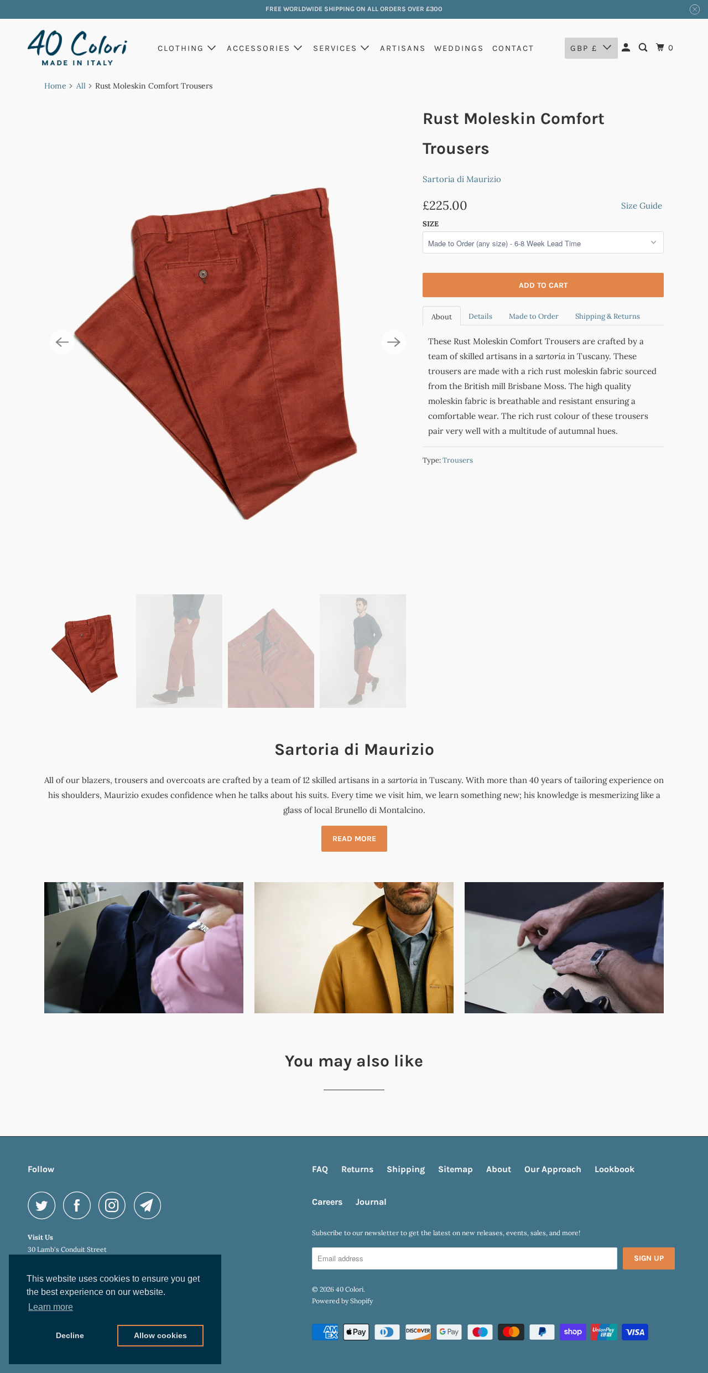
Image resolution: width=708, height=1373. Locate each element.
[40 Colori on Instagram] (115, 1205)
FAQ (320, 1169)
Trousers (457, 460)
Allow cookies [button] (160, 1335)
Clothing (182, 48)
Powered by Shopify (342, 1301)
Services (337, 48)
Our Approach (552, 1169)
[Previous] (62, 342)
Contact (513, 48)
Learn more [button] (50, 1307)
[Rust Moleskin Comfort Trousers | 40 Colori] (228, 342)
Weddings (459, 48)
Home (55, 86)
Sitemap (455, 1169)
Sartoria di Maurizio (462, 179)
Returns (357, 1169)
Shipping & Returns (607, 316)
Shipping (406, 1169)
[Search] (644, 48)
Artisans (403, 48)
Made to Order (534, 316)
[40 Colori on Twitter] (44, 1205)
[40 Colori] (77, 47)
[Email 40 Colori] (150, 1205)
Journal (371, 1201)
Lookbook (614, 1169)
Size (431, 224)
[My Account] (627, 48)
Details (480, 316)
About (441, 317)
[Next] (394, 342)
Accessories (260, 48)
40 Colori (349, 1289)
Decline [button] (70, 1335)
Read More (354, 838)
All (81, 86)
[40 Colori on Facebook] (79, 1205)
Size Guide (641, 205)
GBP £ (583, 48)
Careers (327, 1201)
